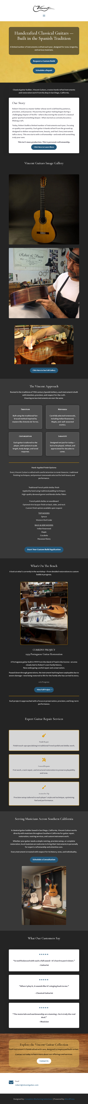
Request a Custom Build (44, 61)
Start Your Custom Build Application (44, 549)
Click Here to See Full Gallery (44, 370)
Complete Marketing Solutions (38, 1099)
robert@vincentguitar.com (26, 1085)
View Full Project (43, 690)
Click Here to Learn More (44, 147)
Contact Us (44, 1061)
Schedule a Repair (44, 70)
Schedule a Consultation (44, 859)
